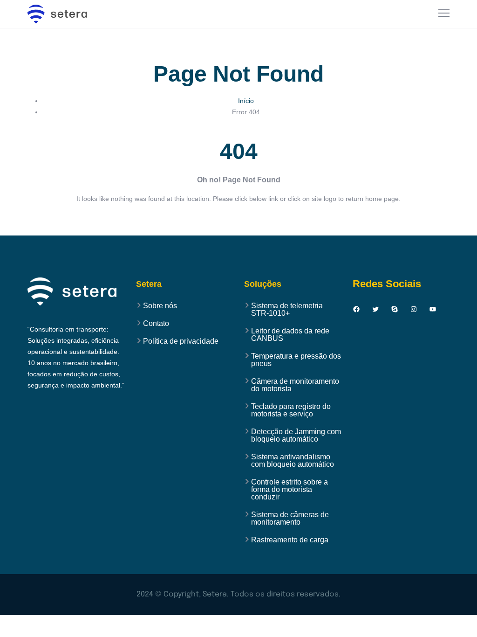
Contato (156, 323)
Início (246, 100)
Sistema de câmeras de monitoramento (290, 518)
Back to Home (238, 225)
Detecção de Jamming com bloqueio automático (296, 435)
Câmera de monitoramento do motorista (295, 385)
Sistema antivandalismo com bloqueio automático (292, 460)
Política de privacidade (180, 341)
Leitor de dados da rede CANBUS (290, 334)
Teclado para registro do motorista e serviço (291, 410)
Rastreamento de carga (289, 540)
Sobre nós (160, 306)
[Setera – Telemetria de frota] (62, 14)
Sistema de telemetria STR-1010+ (287, 309)
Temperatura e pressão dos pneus (296, 360)
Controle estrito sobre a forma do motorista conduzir (289, 489)
